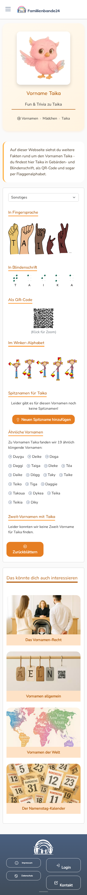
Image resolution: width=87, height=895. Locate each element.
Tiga (33, 484)
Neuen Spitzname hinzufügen (46, 419)
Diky (34, 502)
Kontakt (66, 885)
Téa (68, 465)
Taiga (35, 465)
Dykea (38, 493)
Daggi (17, 465)
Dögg (35, 474)
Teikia (17, 502)
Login (66, 867)
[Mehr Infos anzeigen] (43, 891)
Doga (53, 456)
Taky (51, 474)
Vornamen (30, 118)
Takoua (18, 493)
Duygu (18, 456)
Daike (17, 474)
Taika (66, 118)
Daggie (50, 484)
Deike (36, 456)
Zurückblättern (25, 552)
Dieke (53, 465)
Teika (55, 493)
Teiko (17, 484)
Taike (67, 474)
